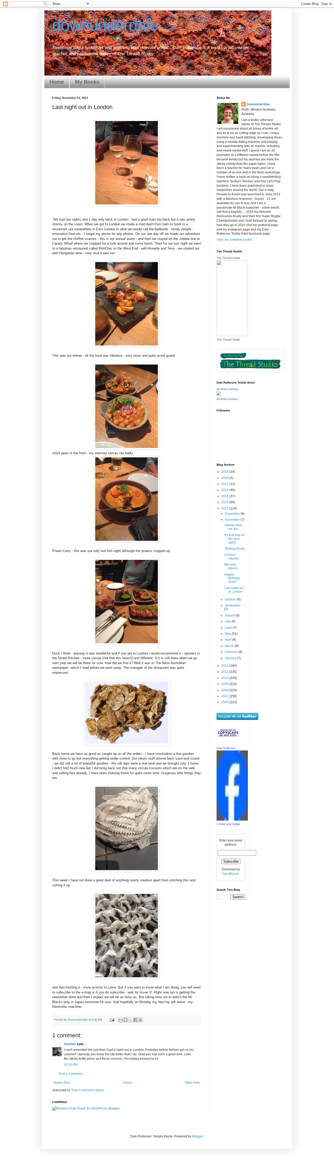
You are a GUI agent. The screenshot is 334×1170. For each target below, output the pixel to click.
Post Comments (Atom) (87, 1090)
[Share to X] (130, 1019)
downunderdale (105, 25)
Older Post (192, 1082)
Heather (70, 1044)
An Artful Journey (227, 389)
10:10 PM (70, 1064)
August (230, 615)
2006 (225, 702)
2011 (225, 672)
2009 (225, 684)
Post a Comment (70, 1074)
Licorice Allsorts (231, 556)
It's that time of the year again (234, 538)
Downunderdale (258, 104)
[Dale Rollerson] (232, 819)
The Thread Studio (228, 257)
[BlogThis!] (125, 1019)
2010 (225, 678)
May (228, 633)
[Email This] (120, 1019)
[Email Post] (112, 1019)
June (229, 627)
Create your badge (228, 824)
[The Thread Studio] (232, 335)
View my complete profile (234, 239)
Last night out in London (233, 589)
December (233, 514)
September (233, 605)
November (233, 520)
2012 (225, 666)
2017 (225, 484)
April (228, 639)
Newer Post (61, 1082)
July (228, 621)
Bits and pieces (231, 566)
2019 (225, 472)
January (231, 658)
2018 (225, 478)
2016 (225, 490)
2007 (225, 696)
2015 (225, 496)
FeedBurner (230, 874)
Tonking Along (234, 548)
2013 (225, 508)
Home (57, 82)
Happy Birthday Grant (232, 578)
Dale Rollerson (226, 748)
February (231, 652)
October (231, 599)
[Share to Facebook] (135, 1019)
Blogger (197, 1136)
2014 (225, 502)
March (230, 646)
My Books (87, 82)
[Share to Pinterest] (140, 1019)
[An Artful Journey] (219, 394)
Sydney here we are (233, 527)
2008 (225, 690)
